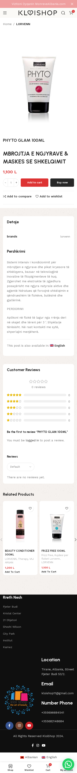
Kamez (7, 647)
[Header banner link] (32, 4)
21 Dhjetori (10, 620)
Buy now (62, 182)
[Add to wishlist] (30, 508)
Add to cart (34, 182)
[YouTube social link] (29, 726)
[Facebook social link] (9, 726)
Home (7, 24)
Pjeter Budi (10, 606)
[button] (68, 764)
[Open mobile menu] (5, 13)
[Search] (63, 13)
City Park (9, 633)
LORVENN (23, 24)
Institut (7, 640)
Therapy (23, 558)
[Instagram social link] (19, 726)
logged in (32, 440)
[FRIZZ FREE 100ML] (56, 525)
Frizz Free (47, 555)
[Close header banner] (72, 4)
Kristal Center (12, 613)
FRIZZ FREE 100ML (53, 550)
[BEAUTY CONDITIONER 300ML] (20, 525)
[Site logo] (37, 12)
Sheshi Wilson (12, 626)
